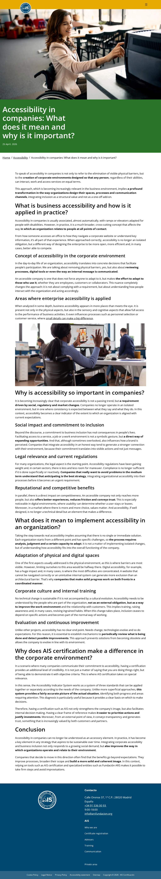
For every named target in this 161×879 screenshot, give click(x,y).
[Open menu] (146, 4)
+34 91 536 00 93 (96, 805)
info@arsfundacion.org (98, 813)
